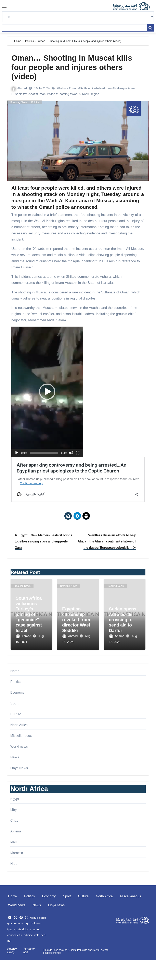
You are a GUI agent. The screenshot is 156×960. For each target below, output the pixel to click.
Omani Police (46, 94)
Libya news (56, 905)
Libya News (19, 768)
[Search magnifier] (150, 27)
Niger (14, 863)
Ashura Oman (68, 88)
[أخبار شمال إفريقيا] (133, 6)
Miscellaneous (21, 735)
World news (19, 746)
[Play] (17, 453)
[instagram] (26, 917)
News (14, 757)
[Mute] (71, 453)
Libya (14, 809)
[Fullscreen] (78, 453)
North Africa (19, 725)
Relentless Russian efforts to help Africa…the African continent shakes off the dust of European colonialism (107, 541)
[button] (47, 392)
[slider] (44, 453)
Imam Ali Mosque (115, 88)
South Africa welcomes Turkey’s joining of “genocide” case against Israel (29, 614)
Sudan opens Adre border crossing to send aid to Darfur (122, 619)
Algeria (15, 831)
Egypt (14, 799)
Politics (35, 102)
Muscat (30, 94)
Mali (13, 842)
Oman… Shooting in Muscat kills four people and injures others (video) (71, 67)
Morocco (16, 853)
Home (14, 671)
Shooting (63, 94)
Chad (14, 820)
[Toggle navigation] (4, 6)
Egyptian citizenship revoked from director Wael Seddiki (76, 619)
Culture (15, 714)
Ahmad (22, 88)
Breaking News (18, 102)
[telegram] (9, 917)
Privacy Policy (12, 950)
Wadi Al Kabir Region (85, 94)
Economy (17, 692)
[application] (47, 392)
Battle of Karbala (91, 88)
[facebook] (21, 917)
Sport (14, 703)
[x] (15, 917)
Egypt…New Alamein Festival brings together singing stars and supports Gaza (43, 541)
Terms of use (29, 950)
